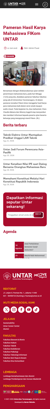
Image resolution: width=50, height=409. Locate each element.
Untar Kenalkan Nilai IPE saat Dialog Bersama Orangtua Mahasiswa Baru (25, 165)
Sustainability (8, 323)
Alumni (6, 329)
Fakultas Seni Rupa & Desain (14, 358)
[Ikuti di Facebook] (21, 309)
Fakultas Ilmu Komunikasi (13, 361)
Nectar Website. (29, 402)
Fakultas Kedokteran (11, 349)
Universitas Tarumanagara (23, 399)
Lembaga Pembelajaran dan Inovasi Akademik (22, 379)
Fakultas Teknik (9, 346)
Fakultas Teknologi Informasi (15, 355)
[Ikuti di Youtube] (29, 309)
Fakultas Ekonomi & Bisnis (14, 340)
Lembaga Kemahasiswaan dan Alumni (18, 376)
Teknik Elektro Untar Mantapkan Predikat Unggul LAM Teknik (22, 136)
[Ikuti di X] (6, 309)
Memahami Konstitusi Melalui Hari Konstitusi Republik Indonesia (23, 180)
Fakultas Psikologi (10, 352)
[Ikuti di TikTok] (36, 309)
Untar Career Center (11, 326)
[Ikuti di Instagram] (14, 309)
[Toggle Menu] (36, 4)
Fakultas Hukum (9, 343)
